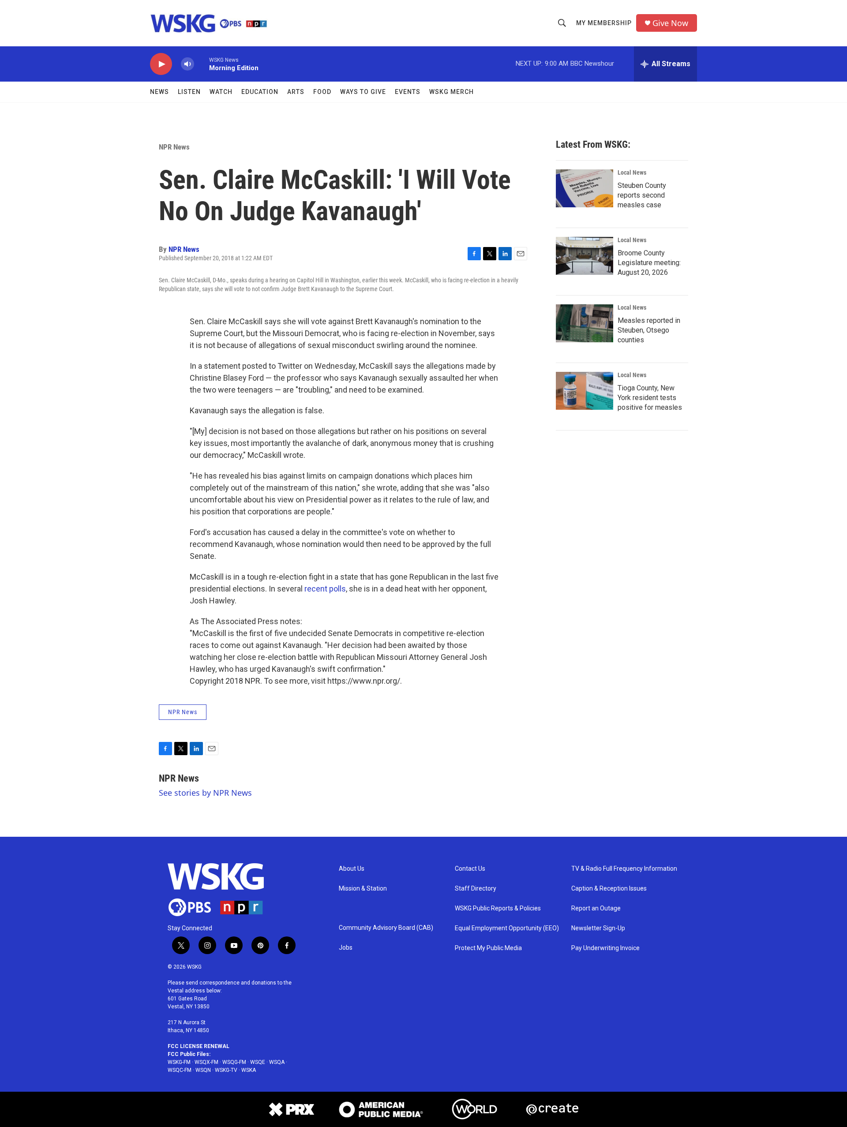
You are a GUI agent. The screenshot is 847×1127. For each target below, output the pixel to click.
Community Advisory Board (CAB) (386, 928)
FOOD (322, 91)
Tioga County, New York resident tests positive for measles (650, 398)
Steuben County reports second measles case (642, 195)
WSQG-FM (234, 1062)
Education (259, 91)
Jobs (345, 947)
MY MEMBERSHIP (604, 22)
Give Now (670, 23)
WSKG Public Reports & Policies (498, 908)
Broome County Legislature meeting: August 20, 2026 (649, 263)
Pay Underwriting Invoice (605, 948)
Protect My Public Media (488, 948)
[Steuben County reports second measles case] (584, 188)
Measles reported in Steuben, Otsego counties (649, 330)
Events (407, 91)
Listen (189, 91)
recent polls (325, 588)
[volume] (187, 64)
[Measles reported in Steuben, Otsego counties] (584, 323)
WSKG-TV (226, 1070)
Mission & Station (363, 888)
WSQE (257, 1062)
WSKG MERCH (451, 91)
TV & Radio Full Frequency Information (624, 868)
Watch (221, 91)
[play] (161, 64)
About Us (351, 868)
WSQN (203, 1070)
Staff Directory (475, 888)
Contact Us (470, 868)
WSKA (248, 1070)
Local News (632, 172)
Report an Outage (596, 908)
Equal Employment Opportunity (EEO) (507, 928)
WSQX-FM (206, 1062)
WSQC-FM (179, 1070)
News (159, 91)
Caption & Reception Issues (609, 888)
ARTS (295, 91)
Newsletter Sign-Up (598, 928)
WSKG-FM (179, 1062)
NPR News (174, 146)
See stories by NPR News (205, 792)
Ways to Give (363, 91)
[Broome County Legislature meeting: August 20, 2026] (584, 256)
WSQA (277, 1062)
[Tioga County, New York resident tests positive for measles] (584, 391)
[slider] (201, 63)
